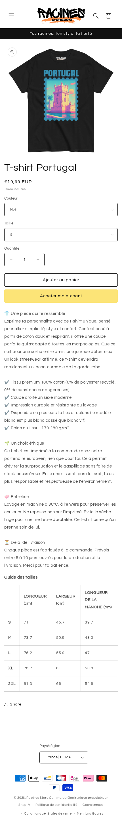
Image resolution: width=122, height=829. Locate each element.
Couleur (11, 198)
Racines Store (37, 797)
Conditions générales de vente (47, 813)
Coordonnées (93, 804)
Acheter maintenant (61, 296)
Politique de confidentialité (56, 804)
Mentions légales (90, 813)
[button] (11, 16)
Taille (8, 223)
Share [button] (16, 704)
